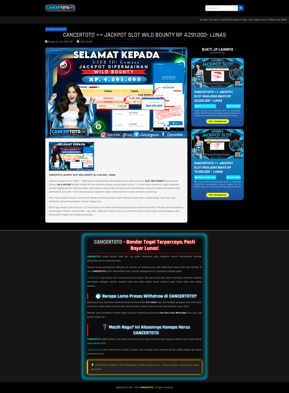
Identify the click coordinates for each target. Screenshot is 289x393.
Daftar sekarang (95, 349)
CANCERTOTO (108, 242)
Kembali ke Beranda (57, 29)
